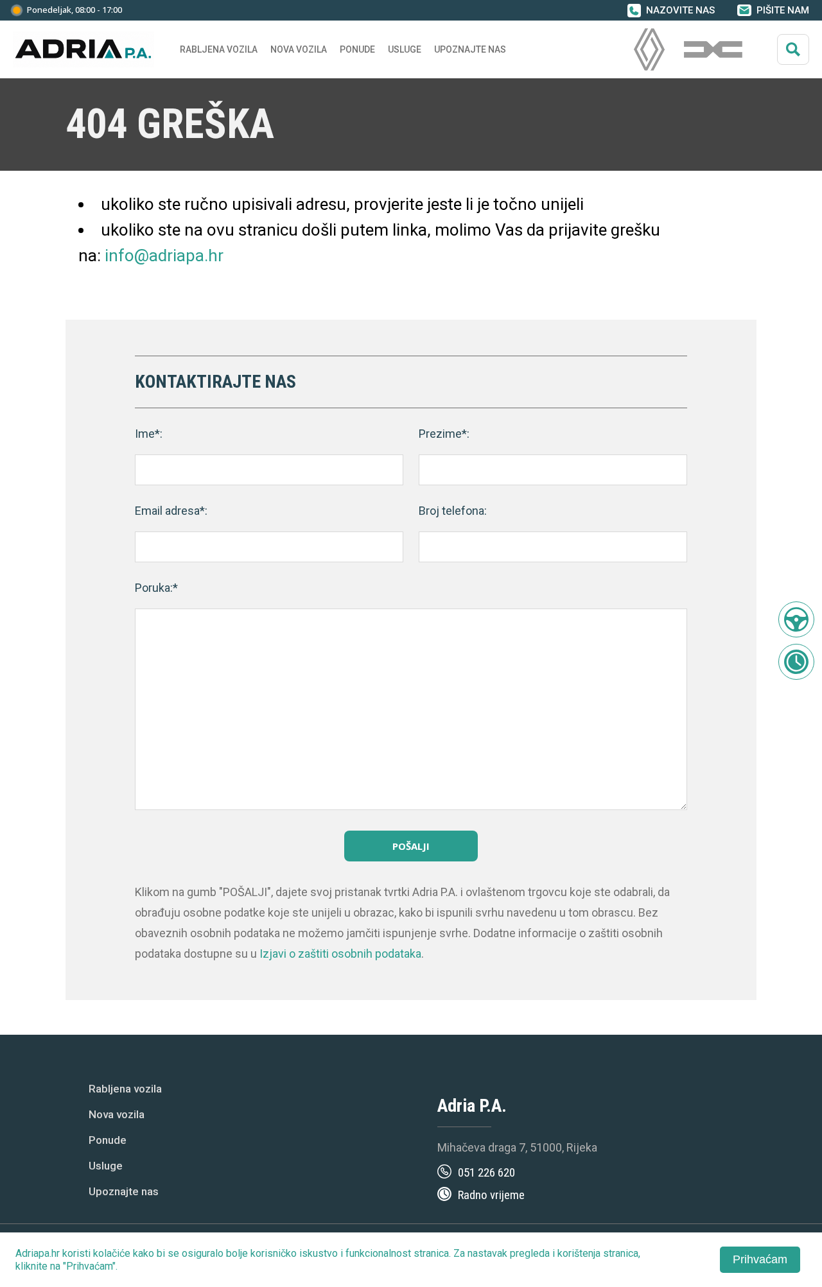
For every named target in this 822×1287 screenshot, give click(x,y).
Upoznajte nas (124, 1191)
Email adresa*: (171, 510)
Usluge (404, 49)
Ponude (108, 1140)
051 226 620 (486, 1172)
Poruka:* (156, 587)
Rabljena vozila (125, 1088)
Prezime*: (444, 433)
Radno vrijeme (491, 1195)
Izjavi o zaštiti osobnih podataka (340, 953)
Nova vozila (298, 49)
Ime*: (148, 433)
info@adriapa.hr (164, 255)
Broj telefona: (453, 510)
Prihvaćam (760, 1259)
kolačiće (111, 1253)
